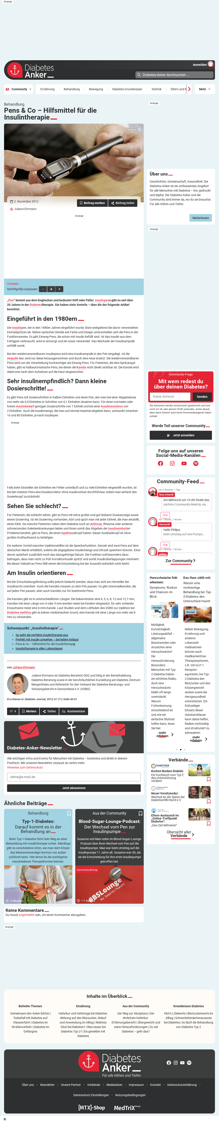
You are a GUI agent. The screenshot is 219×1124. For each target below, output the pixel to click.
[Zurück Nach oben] (5, 1119)
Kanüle (81, 367)
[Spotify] (198, 466)
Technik (156, 89)
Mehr (202, 89)
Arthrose (96, 524)
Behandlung (72, 89)
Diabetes (36, 304)
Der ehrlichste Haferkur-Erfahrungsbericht (133, 1018)
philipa (162, 554)
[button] (177, 749)
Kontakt (155, 1084)
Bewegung (96, 89)
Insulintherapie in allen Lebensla (37, 648)
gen (60, 648)
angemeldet (26, 915)
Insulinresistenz (112, 406)
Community (19, 89)
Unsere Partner (71, 1084)
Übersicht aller (179, 834)
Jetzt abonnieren (74, 788)
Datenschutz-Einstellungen (91, 1095)
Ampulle (12, 358)
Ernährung (47, 89)
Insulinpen (102, 300)
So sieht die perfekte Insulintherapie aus (42, 635)
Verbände (93, 1084)
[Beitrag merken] (92, 203)
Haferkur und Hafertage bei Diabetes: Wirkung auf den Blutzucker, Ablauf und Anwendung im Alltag (83, 1018)
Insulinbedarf (25, 406)
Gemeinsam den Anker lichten (29, 1013)
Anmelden (200, 64)
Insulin (16, 327)
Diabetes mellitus (19, 612)
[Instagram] (175, 466)
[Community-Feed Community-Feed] (194, 560)
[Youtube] (186, 466)
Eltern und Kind (181, 89)
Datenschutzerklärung (182, 1084)
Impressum (136, 1084)
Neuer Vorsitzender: (168, 797)
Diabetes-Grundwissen (127, 89)
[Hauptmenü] (131, 74)
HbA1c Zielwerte (175, 1013)
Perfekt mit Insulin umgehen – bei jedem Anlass (47, 639)
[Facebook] (163, 466)
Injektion (67, 533)
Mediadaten (114, 1084)
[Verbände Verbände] (193, 835)
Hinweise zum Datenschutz (25, 767)
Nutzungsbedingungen (130, 1095)
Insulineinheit (117, 528)
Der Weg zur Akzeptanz (132, 1013)
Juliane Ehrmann (25, 209)
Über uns (28, 1084)
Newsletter (47, 1084)
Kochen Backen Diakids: (167, 776)
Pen (11, 300)
